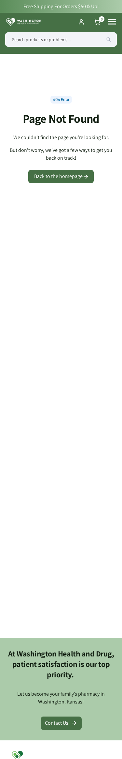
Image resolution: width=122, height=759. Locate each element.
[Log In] (81, 22)
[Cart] (97, 22)
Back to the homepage (59, 176)
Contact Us (56, 722)
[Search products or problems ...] (109, 39)
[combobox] (61, 39)
